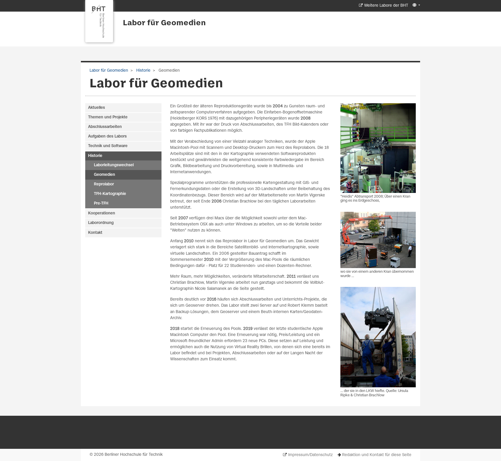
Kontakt (95, 233)
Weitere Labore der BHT (386, 6)
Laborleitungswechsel (114, 165)
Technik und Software (108, 146)
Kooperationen (101, 213)
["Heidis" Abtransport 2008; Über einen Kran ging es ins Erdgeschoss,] (378, 148)
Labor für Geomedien (164, 23)
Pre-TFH (101, 203)
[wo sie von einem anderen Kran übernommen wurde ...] (378, 240)
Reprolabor (104, 184)
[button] (415, 5)
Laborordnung (101, 223)
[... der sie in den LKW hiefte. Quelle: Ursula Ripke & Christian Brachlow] (378, 337)
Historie (142, 71)
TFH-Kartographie (110, 194)
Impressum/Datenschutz (310, 455)
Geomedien (104, 175)
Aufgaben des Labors (107, 136)
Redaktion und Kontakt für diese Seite (376, 455)
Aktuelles (96, 108)
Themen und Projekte (108, 117)
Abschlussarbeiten (105, 127)
